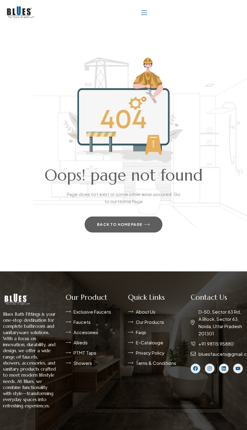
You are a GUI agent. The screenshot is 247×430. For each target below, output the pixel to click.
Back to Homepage (120, 224)
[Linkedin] (224, 368)
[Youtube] (238, 368)
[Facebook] (195, 368)
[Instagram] (209, 368)
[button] (144, 12)
